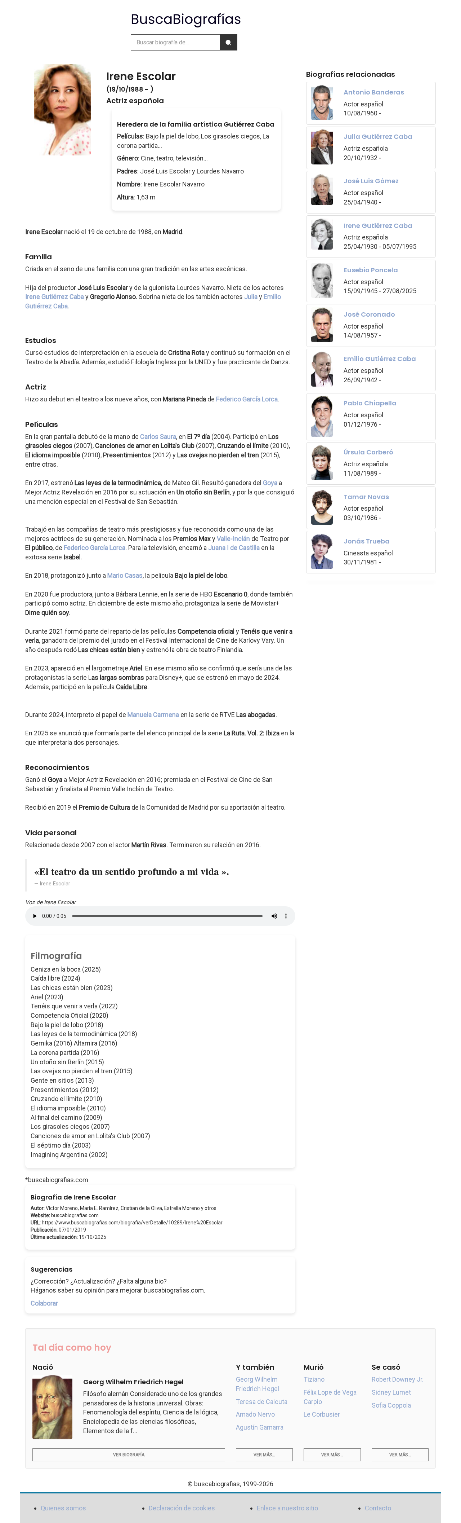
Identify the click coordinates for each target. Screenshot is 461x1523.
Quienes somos (63, 1508)
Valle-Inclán (233, 538)
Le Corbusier (322, 1414)
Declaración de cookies (182, 1508)
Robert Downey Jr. (398, 1379)
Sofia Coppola (391, 1405)
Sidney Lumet (391, 1392)
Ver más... (264, 1454)
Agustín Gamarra (259, 1427)
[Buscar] (228, 42)
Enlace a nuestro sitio (287, 1508)
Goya (270, 483)
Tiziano (314, 1379)
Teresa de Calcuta (261, 1401)
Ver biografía (128, 1454)
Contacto (378, 1508)
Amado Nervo (255, 1414)
